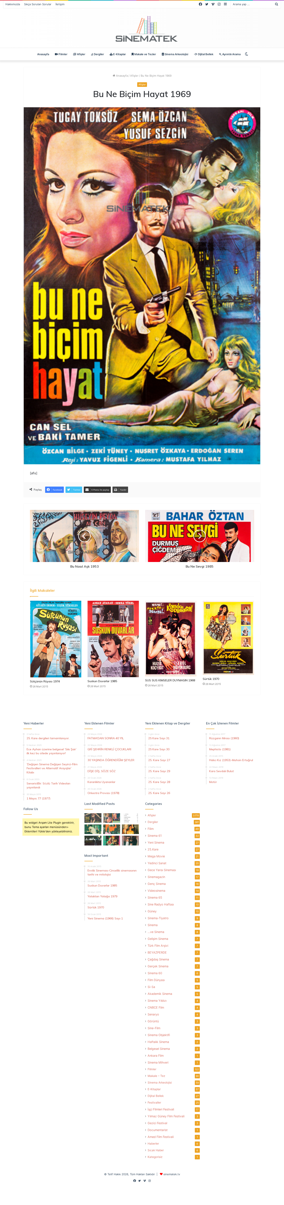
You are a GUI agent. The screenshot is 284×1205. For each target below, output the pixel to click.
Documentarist (158, 1130)
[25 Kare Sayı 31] (92, 818)
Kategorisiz (155, 1157)
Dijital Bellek (205, 54)
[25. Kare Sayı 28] (130, 829)
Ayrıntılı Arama (231, 54)
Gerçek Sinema (158, 966)
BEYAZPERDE (157, 952)
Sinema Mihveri (158, 1062)
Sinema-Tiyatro (158, 918)
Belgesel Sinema (159, 1048)
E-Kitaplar (119, 54)
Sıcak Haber (156, 1150)
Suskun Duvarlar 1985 (102, 681)
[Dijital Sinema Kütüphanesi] (142, 29)
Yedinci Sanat (157, 863)
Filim (151, 828)
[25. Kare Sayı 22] (130, 840)
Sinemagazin (156, 877)
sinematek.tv (171, 1174)
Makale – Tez (156, 1076)
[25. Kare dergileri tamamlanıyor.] (130, 818)
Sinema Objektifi (159, 1035)
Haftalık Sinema (158, 1042)
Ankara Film (156, 1055)
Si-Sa (151, 987)
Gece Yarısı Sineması (162, 870)
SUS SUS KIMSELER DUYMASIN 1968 (170, 680)
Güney (152, 911)
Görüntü (153, 1021)
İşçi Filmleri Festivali (161, 1109)
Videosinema (156, 890)
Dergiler (98, 54)
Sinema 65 (155, 897)
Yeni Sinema (156, 842)
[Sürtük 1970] (228, 638)
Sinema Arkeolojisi (176, 54)
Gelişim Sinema (158, 938)
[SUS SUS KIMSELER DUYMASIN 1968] (170, 638)
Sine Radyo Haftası (161, 904)
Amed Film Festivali (161, 1137)
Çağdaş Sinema (158, 959)
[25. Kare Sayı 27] (92, 829)
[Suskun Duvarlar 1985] (113, 639)
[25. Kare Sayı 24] (111, 840)
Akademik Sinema (160, 993)
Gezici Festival (157, 1123)
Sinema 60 (155, 973)
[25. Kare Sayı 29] (111, 829)
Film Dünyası (156, 980)
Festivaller (154, 1102)
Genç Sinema (157, 883)
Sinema (153, 925)
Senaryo (153, 1014)
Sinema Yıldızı (157, 1000)
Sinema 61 (155, 835)
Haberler (153, 1143)
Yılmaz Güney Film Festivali (166, 1116)
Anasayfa (43, 54)
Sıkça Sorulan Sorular (37, 4)
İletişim (60, 4)
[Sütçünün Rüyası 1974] (55, 639)
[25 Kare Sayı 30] (111, 818)
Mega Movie (156, 856)
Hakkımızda (12, 4)
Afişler (80, 54)
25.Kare (153, 849)
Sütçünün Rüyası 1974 (45, 681)
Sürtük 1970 (211, 679)
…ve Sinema (156, 932)
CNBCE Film (156, 1007)
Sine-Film (154, 1028)
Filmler (62, 54)
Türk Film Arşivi (158, 945)
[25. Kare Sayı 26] (92, 840)
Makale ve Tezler (145, 54)
